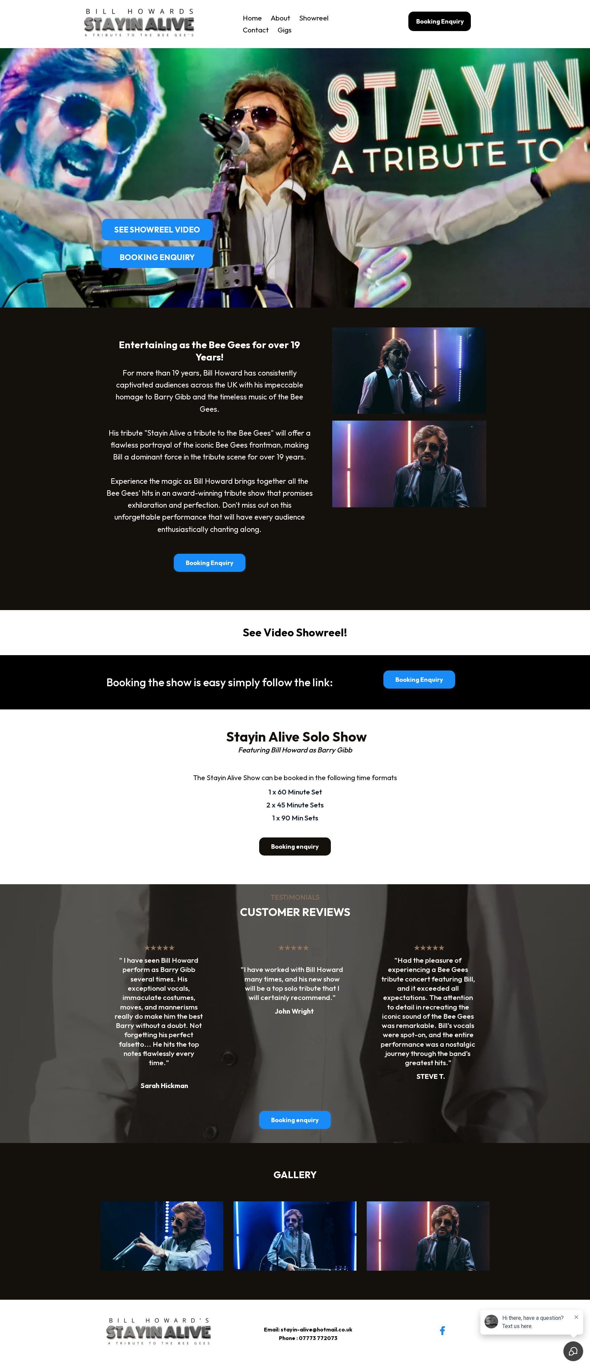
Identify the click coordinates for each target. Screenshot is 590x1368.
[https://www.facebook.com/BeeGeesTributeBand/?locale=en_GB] (444, 1325)
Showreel (313, 17)
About (280, 17)
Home (252, 17)
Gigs (285, 29)
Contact (256, 29)
